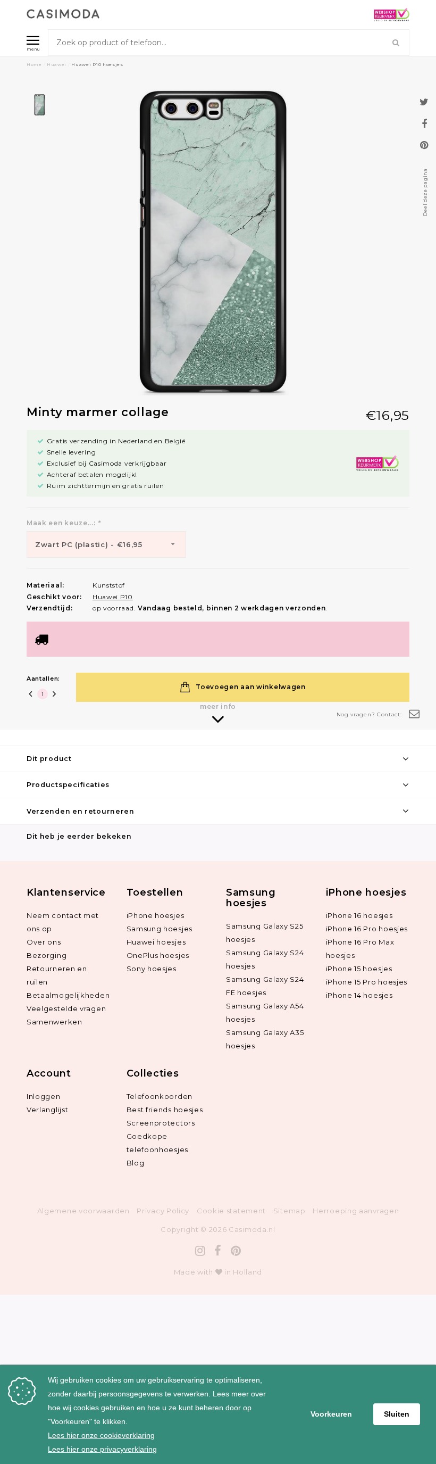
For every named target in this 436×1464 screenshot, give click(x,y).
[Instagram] (200, 1251)
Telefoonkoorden (160, 1096)
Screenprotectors (161, 1123)
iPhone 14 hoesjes (359, 995)
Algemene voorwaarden (83, 1210)
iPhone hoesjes (156, 915)
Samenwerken (54, 1022)
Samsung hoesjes (160, 928)
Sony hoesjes (152, 968)
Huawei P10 (113, 597)
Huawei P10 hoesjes (97, 64)
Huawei (56, 64)
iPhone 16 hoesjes (359, 915)
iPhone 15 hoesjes (359, 968)
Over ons (44, 942)
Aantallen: (43, 678)
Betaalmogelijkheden (68, 995)
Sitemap (289, 1210)
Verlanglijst (47, 1109)
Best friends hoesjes (165, 1109)
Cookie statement (231, 1210)
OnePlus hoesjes (158, 955)
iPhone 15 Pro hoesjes (367, 982)
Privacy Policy (163, 1210)
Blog (136, 1163)
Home (34, 64)
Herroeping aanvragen (356, 1210)
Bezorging (46, 955)
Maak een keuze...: (63, 523)
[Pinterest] (236, 1251)
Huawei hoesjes (156, 942)
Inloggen (44, 1096)
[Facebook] (218, 1251)
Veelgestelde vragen (66, 1008)
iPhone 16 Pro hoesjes (367, 928)
